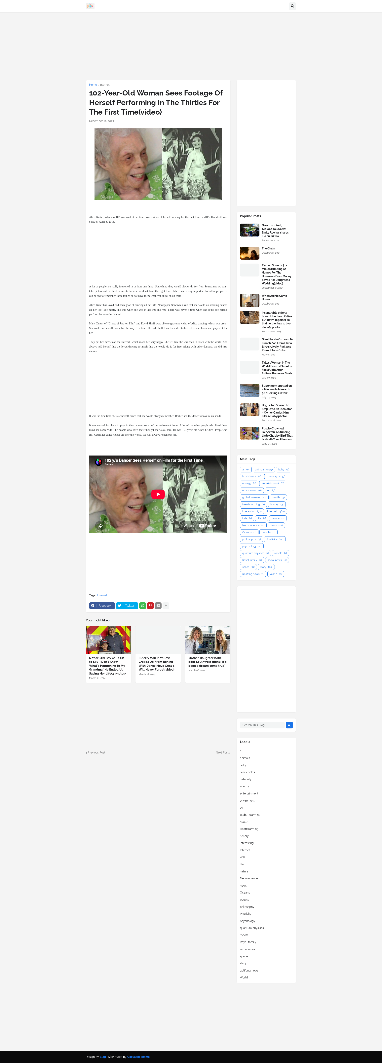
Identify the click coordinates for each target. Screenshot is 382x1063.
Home (93, 84)
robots (280, 553)
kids (247, 518)
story (266, 567)
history (276, 504)
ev (271, 490)
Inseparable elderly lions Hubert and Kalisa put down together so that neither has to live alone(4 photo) (277, 320)
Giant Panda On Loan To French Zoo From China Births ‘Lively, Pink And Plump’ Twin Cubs (277, 345)
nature (278, 518)
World (276, 573)
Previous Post (96, 752)
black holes (251, 476)
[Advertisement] (191, 46)
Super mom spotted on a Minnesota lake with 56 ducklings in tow (277, 389)
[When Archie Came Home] (249, 300)
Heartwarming (253, 504)
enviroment (251, 490)
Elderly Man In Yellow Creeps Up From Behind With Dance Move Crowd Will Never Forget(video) (156, 664)
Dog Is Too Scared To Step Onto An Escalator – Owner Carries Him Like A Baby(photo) (277, 411)
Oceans (249, 532)
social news (277, 560)
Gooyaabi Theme (138, 1056)
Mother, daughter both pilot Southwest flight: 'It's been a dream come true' (207, 662)
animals (264, 469)
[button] (292, 6)
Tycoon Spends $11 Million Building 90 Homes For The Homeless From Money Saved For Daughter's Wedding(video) (276, 274)
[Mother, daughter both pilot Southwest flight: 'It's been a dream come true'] (207, 640)
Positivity (274, 539)
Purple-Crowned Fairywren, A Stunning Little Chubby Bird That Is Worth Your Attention (277, 434)
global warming (254, 497)
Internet (105, 84)
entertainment (273, 483)
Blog (103, 1056)
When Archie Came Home (274, 297)
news (276, 525)
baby (283, 469)
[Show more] (166, 605)
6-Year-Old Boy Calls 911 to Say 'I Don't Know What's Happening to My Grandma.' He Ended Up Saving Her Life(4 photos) (107, 665)
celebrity (276, 476)
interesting (251, 511)
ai (245, 469)
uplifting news (253, 573)
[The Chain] (249, 253)
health (278, 497)
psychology (251, 546)
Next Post (222, 752)
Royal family (252, 560)
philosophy (251, 539)
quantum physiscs (255, 553)
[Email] (158, 605)
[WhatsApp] (142, 605)
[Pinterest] (150, 605)
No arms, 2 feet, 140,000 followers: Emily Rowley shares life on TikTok (275, 231)
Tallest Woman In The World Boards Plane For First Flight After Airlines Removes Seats (277, 368)
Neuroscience (253, 525)
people (268, 532)
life (261, 518)
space (248, 567)
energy (249, 483)
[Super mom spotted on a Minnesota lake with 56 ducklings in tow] (249, 390)
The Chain (268, 248)
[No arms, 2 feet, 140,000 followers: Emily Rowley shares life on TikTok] (249, 230)
